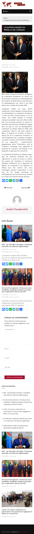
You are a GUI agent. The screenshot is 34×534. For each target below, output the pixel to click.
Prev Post (9, 188)
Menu (6, 11)
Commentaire (10, 329)
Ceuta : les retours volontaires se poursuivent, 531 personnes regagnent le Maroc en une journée (17, 411)
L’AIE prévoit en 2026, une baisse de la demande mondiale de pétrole (15, 427)
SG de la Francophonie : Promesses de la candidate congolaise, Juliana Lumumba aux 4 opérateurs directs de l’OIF (17, 290)
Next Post (25, 188)
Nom (7, 349)
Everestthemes (24, 532)
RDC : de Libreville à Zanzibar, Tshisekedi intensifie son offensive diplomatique (17, 245)
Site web (7, 367)
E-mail (7, 358)
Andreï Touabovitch (14, 67)
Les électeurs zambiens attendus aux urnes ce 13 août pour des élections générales (17, 420)
